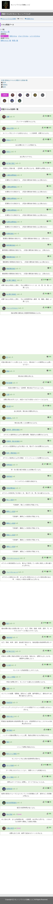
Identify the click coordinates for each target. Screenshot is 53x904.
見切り (8, 152)
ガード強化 (10, 777)
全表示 (5, 95)
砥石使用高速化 (11, 803)
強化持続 (9, 637)
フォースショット (12, 572)
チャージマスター (12, 308)
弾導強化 (9, 465)
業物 (7, 371)
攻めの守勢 (10, 128)
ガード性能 (10, 765)
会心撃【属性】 (11, 280)
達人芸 (8, 406)
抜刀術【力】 (10, 651)
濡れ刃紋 (9, 814)
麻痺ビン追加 (10, 511)
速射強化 (9, 476)
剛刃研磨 (9, 383)
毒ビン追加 (10, 500)
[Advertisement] (26, 60)
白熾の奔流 (10, 828)
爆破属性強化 (10, 268)
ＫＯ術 (8, 665)
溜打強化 (9, 730)
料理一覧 (15, 40)
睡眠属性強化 (10, 257)
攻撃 (7, 117)
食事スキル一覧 (6, 40)
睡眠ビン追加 (10, 523)
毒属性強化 (10, 233)
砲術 (7, 689)
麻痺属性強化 (10, 245)
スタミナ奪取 (10, 677)
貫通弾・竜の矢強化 (13, 441)
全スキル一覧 (5, 32)
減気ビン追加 (10, 546)
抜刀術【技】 (10, 163)
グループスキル (23, 36)
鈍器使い (9, 418)
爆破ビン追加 (10, 535)
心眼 (7, 395)
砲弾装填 (9, 789)
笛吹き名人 (10, 716)
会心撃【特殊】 (11, 294)
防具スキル (13, 36)
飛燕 (7, 742)
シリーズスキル (35, 36)
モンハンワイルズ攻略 (9, 18)
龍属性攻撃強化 (11, 222)
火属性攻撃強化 (11, 175)
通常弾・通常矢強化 (13, 430)
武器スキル (30, 18)
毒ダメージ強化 (11, 754)
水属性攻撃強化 (11, 187)
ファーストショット (13, 558)
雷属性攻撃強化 (11, 198)
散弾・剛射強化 (11, 453)
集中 (7, 623)
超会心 (8, 140)
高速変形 (9, 702)
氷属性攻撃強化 (11, 210)
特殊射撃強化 (10, 488)
